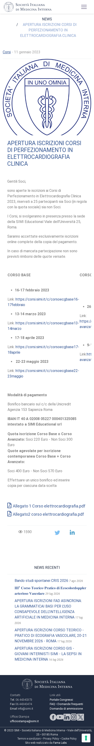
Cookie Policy (69, 738)
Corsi (7, 52)
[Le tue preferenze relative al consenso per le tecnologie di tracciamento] (86, 738)
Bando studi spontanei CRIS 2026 (41, 580)
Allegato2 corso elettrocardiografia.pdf (48, 514)
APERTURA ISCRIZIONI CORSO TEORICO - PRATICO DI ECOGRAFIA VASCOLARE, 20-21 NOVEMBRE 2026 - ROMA (51, 635)
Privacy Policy (51, 738)
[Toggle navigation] (84, 6)
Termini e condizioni (29, 738)
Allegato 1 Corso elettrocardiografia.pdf (49, 506)
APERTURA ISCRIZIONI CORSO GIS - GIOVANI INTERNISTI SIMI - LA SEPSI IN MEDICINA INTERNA (48, 654)
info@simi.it (25, 708)
